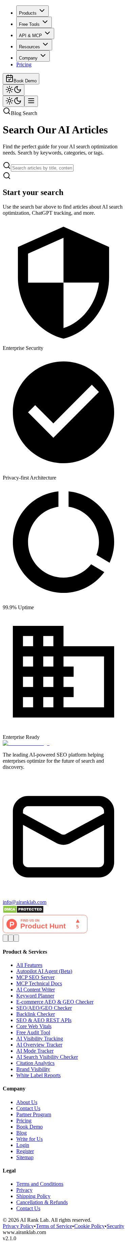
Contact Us (28, 1108)
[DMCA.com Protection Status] (23, 911)
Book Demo (25, 80)
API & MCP (30, 35)
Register (25, 1151)
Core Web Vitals (33, 1026)
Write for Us (29, 1139)
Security (115, 1226)
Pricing (23, 64)
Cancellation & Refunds (42, 1202)
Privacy (24, 1190)
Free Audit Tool (33, 1032)
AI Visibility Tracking (39, 1038)
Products (28, 13)
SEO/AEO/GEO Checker (44, 1008)
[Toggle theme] (13, 90)
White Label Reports (38, 1075)
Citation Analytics (35, 1063)
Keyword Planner (35, 996)
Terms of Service (54, 1226)
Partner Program (33, 1114)
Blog (21, 1133)
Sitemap (25, 1157)
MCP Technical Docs (39, 983)
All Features (29, 965)
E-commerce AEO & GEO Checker (54, 1002)
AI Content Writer (35, 989)
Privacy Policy (18, 1226)
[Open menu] (31, 101)
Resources (29, 46)
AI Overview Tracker (39, 1045)
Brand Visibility (33, 1069)
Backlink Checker (35, 1014)
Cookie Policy (89, 1226)
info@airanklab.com (24, 902)
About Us (26, 1102)
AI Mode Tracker (35, 1051)
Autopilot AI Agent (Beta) (44, 971)
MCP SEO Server (35, 977)
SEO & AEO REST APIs (43, 1020)
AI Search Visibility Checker (47, 1057)
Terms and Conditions (39, 1184)
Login (22, 1145)
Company (28, 58)
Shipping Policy (33, 1196)
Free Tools (29, 24)
